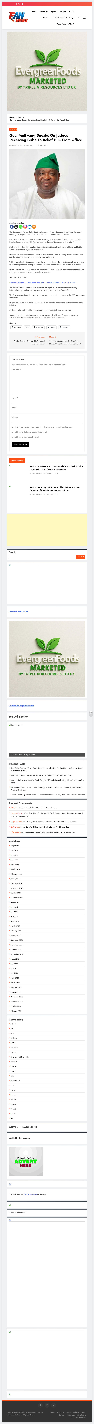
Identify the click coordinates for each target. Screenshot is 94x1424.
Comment (16, 369)
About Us (44, 11)
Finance (13, 1066)
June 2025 (14, 912)
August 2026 (15, 845)
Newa (13, 1090)
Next (82, 756)
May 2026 (14, 860)
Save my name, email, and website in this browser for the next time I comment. (44, 427)
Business (46, 17)
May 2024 (14, 973)
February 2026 (16, 874)
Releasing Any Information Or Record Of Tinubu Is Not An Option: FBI (50, 821)
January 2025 (15, 935)
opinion (13, 1099)
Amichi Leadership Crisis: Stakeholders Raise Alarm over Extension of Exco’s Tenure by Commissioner (55, 489)
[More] (34, 227)
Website (15, 417)
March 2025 (15, 926)
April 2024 (15, 978)
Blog (12, 1033)
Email (15, 407)
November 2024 (17, 945)
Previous (11, 756)
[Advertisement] (47, 530)
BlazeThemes (31, 1415)
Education (14, 1047)
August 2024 (15, 959)
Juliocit (13, 807)
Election (13, 1052)
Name (15, 398)
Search (12, 552)
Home (34, 11)
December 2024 (17, 940)
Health (72, 11)
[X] (16, 227)
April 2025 (15, 921)
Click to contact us (30, 1194)
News (13, 1095)
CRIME (13, 1043)
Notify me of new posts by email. (26, 437)
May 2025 (14, 916)
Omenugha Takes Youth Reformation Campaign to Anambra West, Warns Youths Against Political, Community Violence (46, 788)
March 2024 (15, 982)
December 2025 (17, 883)
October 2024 (16, 949)
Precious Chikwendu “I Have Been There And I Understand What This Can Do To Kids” (42, 282)
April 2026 (15, 864)
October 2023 (16, 1006)
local (12, 1085)
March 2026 (15, 869)
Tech (12, 1118)
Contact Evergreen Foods (21, 705)
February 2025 (16, 930)
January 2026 (16, 879)
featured (14, 1062)
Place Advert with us (66, 24)
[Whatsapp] (21, 227)
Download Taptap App (18, 611)
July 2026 (14, 850)
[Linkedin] (30, 227)
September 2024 (17, 954)
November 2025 (17, 888)
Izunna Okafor (37, 473)
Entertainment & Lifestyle (64, 17)
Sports (53, 11)
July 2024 (14, 964)
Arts (12, 1028)
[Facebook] (12, 227)
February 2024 (16, 987)
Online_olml (15, 827)
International (15, 1080)
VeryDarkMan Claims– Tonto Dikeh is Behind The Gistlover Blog (46, 827)
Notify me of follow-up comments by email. (30, 432)
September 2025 (17, 897)
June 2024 (14, 968)
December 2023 (17, 997)
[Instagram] (25, 227)
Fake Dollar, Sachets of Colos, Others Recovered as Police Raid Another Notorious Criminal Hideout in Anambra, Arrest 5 (47, 769)
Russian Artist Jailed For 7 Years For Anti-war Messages (38, 808)
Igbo (12, 1076)
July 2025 (14, 907)
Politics (63, 11)
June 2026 (14, 855)
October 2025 (16, 893)
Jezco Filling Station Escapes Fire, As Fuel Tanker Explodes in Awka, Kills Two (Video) (41, 775)
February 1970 (16, 1011)
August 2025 (15, 902)
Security (14, 1109)
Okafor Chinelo (16, 145)
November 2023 (17, 1001)
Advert (13, 1024)
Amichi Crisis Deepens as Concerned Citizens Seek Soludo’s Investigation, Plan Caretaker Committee (56, 468)
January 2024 (16, 992)
